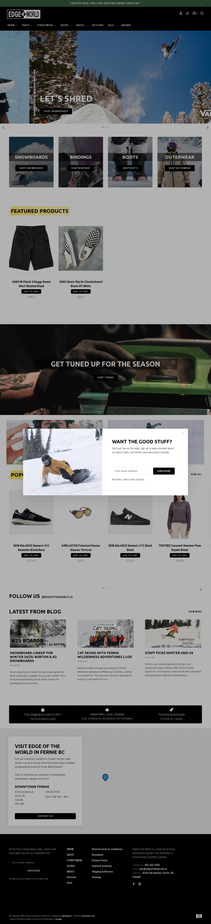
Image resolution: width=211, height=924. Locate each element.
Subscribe (164, 471)
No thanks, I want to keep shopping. (128, 479)
